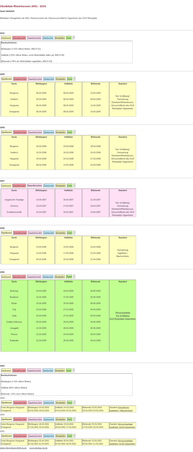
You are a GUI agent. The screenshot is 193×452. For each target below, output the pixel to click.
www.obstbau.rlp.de (38, 448)
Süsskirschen (19, 38)
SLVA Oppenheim (127, 427)
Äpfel (69, 38)
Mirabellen (60, 38)
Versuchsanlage (125, 424)
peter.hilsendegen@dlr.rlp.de (14, 448)
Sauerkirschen (34, 38)
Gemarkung (123, 407)
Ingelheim (114, 427)
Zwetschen (48, 38)
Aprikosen (6, 38)
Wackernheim (126, 410)
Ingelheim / (114, 410)
